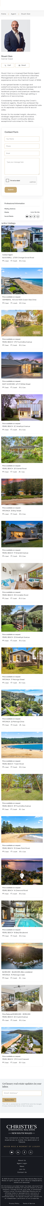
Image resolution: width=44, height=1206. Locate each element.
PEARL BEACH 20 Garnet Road (14, 469)
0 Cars (23, 598)
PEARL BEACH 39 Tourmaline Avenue (16, 806)
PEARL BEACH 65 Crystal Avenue (15, 1017)
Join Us (22, 1169)
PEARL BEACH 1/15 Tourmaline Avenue (17, 342)
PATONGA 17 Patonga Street (13, 679)
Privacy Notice (7, 1106)
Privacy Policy (14, 1203)
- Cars (23, 978)
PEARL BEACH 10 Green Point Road (16, 848)
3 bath (15, 261)
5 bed (6, 303)
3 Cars (23, 303)
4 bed (6, 261)
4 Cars (23, 851)
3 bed (6, 345)
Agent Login (22, 1163)
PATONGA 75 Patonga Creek (13, 975)
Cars (23, 472)
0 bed (6, 725)
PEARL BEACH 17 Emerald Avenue (15, 553)
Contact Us (22, 1172)
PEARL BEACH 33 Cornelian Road (15, 595)
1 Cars (23, 683)
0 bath (15, 725)
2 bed (6, 598)
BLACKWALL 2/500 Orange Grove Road (18, 258)
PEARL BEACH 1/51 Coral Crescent (15, 1059)
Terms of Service (22, 1106)
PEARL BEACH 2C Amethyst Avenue (16, 426)
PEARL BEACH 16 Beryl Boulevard (15, 933)
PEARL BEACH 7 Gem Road (13, 764)
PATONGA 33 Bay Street (11, 511)
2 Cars (23, 261)
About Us (22, 1160)
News (22, 1166)
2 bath (15, 345)
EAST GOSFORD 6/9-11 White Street (16, 384)
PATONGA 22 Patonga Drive (13, 722)
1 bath (15, 472)
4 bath (15, 303)
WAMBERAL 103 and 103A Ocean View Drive (19, 300)
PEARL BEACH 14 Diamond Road (15, 890)
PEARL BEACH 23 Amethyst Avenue (16, 637)
